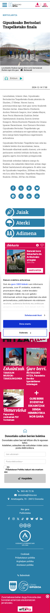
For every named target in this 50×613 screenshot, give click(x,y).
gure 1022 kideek (19, 284)
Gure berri (36, 398)
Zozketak (36, 402)
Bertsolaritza (10, 15)
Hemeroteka (36, 412)
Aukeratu (23, 332)
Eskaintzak (36, 405)
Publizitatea (25, 513)
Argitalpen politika (25, 561)
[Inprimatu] (37, 196)
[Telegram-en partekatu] (13, 196)
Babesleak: (25, 575)
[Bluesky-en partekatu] (37, 188)
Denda (36, 409)
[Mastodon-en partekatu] (29, 188)
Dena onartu (25, 324)
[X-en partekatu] (21, 188)
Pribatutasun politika (25, 557)
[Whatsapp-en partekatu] (21, 196)
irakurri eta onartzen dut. (23, 470)
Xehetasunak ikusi (33, 315)
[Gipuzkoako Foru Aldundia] (25, 586)
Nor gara (36, 416)
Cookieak (25, 554)
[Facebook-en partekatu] (13, 188)
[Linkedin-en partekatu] (29, 196)
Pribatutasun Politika (15, 469)
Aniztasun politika (25, 565)
